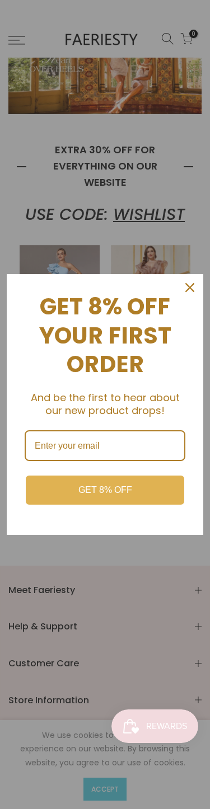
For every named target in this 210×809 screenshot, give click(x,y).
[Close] (189, 287)
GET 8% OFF (105, 490)
